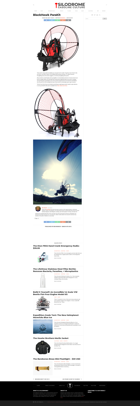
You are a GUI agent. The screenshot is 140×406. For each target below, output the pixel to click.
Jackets (65, 340)
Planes (69, 10)
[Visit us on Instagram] (97, 15)
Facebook (77, 385)
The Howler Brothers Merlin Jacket (50, 338)
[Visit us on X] (94, 15)
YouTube (93, 385)
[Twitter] (38, 218)
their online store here (62, 85)
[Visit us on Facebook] (92, 15)
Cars (42, 10)
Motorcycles (51, 10)
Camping (63, 250)
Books (103, 10)
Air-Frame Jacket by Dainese (71, 379)
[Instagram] (35, 218)
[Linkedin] (36, 218)
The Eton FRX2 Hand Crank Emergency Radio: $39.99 (56, 247)
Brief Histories (50, 385)
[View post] (43, 257)
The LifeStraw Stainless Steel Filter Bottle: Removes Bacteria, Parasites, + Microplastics (55, 270)
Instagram (102, 385)
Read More (57, 258)
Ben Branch (62, 17)
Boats (61, 10)
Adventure (57, 250)
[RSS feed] (33, 5)
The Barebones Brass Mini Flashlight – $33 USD (56, 359)
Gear (82, 10)
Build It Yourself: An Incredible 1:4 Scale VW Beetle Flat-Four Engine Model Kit (55, 293)
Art (98, 10)
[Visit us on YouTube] (35, 402)
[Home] (70, 5)
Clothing (90, 10)
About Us (62, 385)
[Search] (106, 5)
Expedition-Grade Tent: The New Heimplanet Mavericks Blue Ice (56, 316)
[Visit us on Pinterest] (39, 402)
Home (35, 10)
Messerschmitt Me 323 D (42, 379)
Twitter (85, 385)
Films (76, 10)
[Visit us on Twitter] (37, 402)
